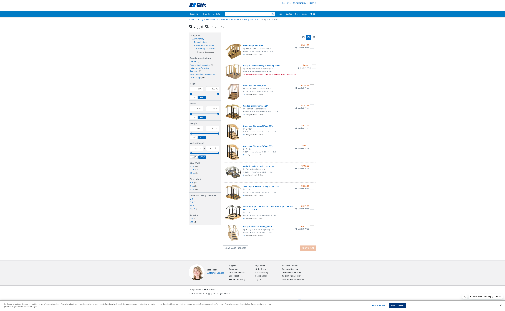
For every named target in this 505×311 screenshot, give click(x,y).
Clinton (193, 61)
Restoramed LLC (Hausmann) (202, 74)
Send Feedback (235, 276)
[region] (252, 305)
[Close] (501, 305)
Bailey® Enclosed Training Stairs (257, 226)
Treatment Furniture (230, 19)
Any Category (198, 38)
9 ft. (191, 202)
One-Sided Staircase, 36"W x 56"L (258, 146)
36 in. (192, 173)
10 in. (192, 166)
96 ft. (192, 205)
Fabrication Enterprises (200, 65)
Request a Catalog (237, 279)
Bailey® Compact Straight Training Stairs (261, 65)
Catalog (200, 19)
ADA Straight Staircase (253, 45)
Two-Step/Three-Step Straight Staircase (261, 186)
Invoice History (261, 272)
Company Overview (290, 269)
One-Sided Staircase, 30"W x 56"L (258, 126)
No (191, 218)
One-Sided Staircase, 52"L (254, 85)
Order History (261, 269)
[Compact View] (303, 37)
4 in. (192, 182)
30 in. (192, 169)
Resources (286, 3)
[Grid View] (313, 37)
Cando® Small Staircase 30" (255, 106)
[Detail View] (308, 37)
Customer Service (301, 3)
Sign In (313, 3)
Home (191, 19)
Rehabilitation (212, 19)
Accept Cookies (397, 305)
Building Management (291, 276)
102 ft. (193, 208)
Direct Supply (196, 77)
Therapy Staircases (250, 19)
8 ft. (191, 199)
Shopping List (261, 276)
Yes (191, 221)
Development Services (291, 272)
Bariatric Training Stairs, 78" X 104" (258, 166)
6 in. (192, 186)
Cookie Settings (378, 305)
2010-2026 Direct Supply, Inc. (203, 293)
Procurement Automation (293, 279)
